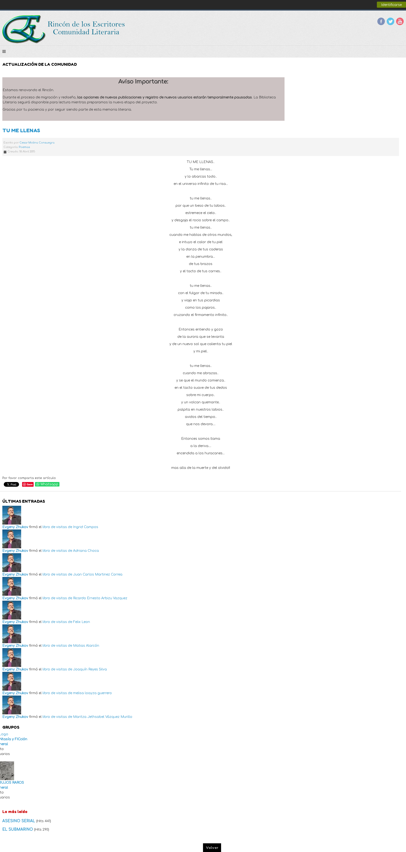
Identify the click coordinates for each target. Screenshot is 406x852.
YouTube (400, 21)
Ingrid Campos (85, 527)
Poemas (24, 147)
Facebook (381, 21)
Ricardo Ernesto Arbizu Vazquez (100, 598)
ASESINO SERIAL (19, 821)
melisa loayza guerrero (92, 693)
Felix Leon (81, 622)
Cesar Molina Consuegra (37, 142)
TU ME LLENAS (21, 130)
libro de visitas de (57, 527)
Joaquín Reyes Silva (90, 669)
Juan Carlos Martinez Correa (97, 574)
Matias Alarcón (86, 645)
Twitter (390, 21)
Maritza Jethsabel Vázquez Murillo (102, 717)
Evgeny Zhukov (15, 527)
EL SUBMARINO (18, 829)
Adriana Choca (86, 550)
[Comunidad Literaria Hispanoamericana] (64, 29)
